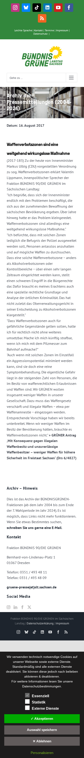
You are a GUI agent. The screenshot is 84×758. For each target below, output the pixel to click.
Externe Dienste (45, 708)
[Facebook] (22, 607)
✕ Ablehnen (42, 741)
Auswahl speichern (42, 730)
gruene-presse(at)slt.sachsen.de (31, 587)
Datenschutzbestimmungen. (42, 686)
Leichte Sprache (23, 30)
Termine (49, 30)
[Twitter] (29, 607)
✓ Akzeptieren (42, 718)
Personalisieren (42, 753)
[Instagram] (8, 607)
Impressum (62, 30)
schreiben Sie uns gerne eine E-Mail (34, 527)
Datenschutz (40, 33)
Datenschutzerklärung (40, 623)
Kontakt (38, 30)
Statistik (38, 702)
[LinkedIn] (15, 607)
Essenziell (40, 696)
